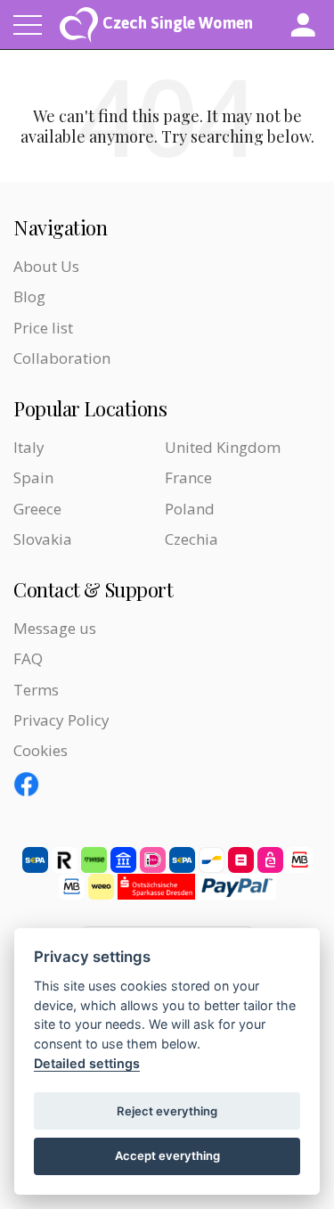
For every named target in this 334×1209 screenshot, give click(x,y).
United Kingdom (223, 447)
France (188, 477)
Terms (36, 689)
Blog (29, 296)
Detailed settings (87, 1063)
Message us (54, 628)
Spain (33, 477)
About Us (46, 266)
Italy (29, 447)
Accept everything (167, 1155)
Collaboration (61, 358)
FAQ (28, 658)
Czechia (191, 539)
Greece (37, 508)
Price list (43, 327)
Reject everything (167, 1111)
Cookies (40, 750)
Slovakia (42, 539)
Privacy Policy (61, 720)
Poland (190, 508)
